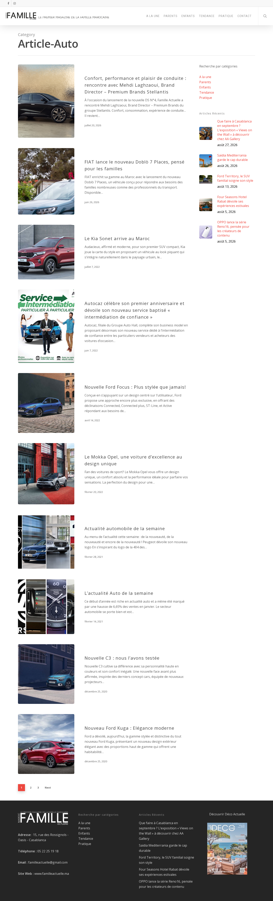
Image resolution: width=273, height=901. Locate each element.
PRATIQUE (226, 16)
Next (48, 787)
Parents (205, 82)
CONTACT (244, 16)
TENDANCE (207, 16)
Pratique (205, 97)
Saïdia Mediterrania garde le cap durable (163, 848)
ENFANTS (188, 16)
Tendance (206, 92)
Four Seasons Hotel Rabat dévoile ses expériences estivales (164, 872)
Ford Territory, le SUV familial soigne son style (166, 860)
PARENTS (170, 16)
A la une (205, 77)
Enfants (205, 87)
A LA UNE (153, 16)
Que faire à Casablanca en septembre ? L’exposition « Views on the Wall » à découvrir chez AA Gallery (166, 831)
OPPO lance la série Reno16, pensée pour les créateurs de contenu (166, 884)
